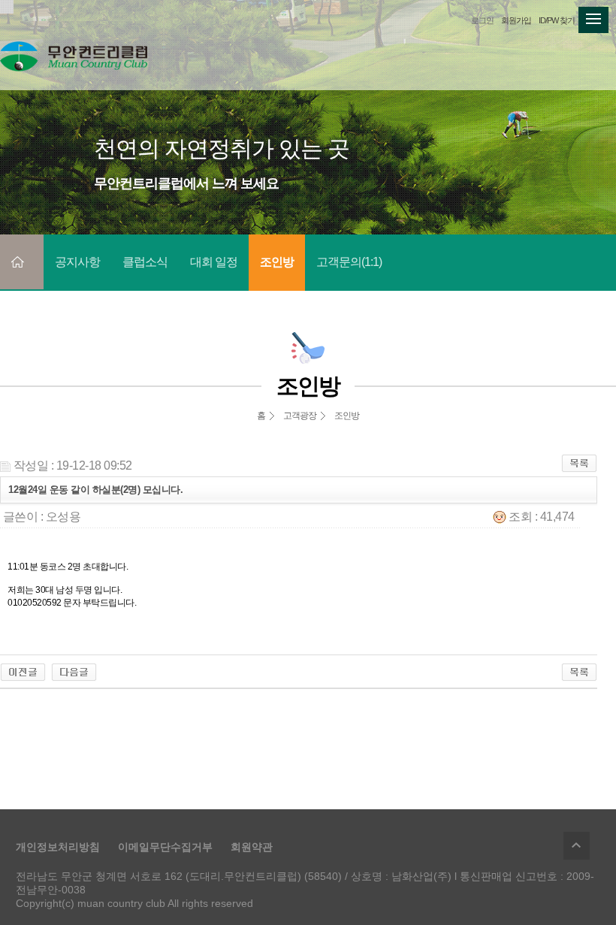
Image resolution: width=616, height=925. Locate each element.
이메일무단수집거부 (165, 847)
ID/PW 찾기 (557, 20)
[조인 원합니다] (23, 671)
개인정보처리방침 (58, 847)
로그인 (482, 20)
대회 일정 (213, 261)
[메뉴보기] (593, 15)
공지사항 (77, 261)
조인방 (277, 261)
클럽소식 (145, 261)
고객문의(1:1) (349, 261)
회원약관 (252, 847)
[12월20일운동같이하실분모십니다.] (74, 671)
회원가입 (516, 20)
